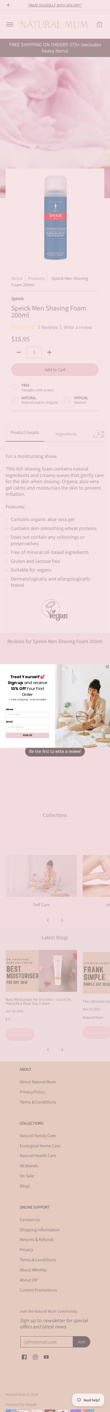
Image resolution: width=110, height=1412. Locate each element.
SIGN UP (27, 735)
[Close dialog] (107, 666)
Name (9, 709)
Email (9, 722)
